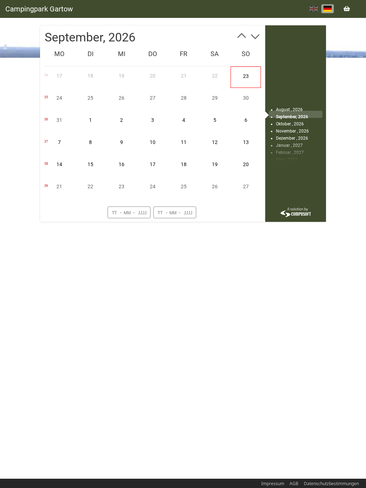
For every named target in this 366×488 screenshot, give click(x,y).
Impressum (272, 483)
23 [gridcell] (246, 76)
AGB (294, 483)
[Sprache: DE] (327, 8)
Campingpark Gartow (39, 9)
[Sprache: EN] (313, 8)
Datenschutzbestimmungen (331, 483)
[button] (241, 37)
